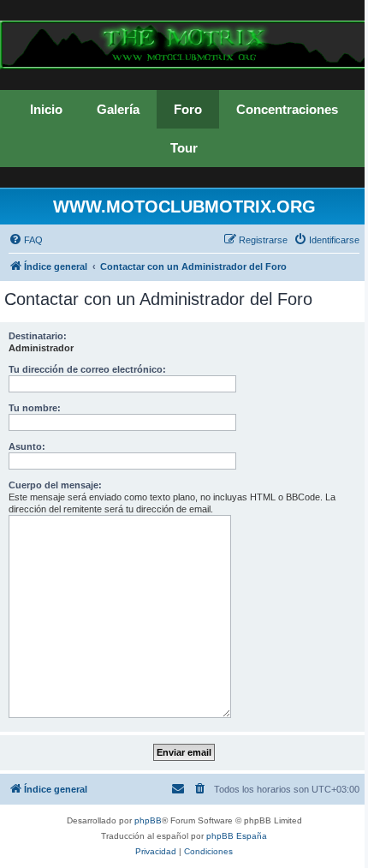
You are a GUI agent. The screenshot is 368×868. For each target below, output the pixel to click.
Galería (118, 109)
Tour (184, 148)
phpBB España (236, 836)
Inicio (46, 109)
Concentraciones (287, 109)
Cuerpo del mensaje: (55, 485)
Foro (188, 109)
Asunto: (27, 446)
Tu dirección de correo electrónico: (87, 369)
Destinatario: (38, 336)
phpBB (148, 820)
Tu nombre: (35, 408)
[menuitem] (26, 240)
